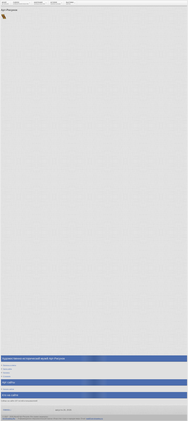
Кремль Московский (14, 257)
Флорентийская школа (15, 249)
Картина (9, 353)
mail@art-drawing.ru (94, 419)
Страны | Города (21, 135)
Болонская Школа (13, 272)
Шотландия (10, 172)
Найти (29, 28)
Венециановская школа (15, 274)
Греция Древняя (12, 152)
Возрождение (11, 289)
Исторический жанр (14, 349)
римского (99, 104)
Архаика (99, 93)
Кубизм (8, 309)
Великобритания (12, 170)
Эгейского (156, 81)
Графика (9, 328)
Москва (8, 148)
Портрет (9, 341)
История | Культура (34, 133)
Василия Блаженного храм (17, 276)
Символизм (10, 303)
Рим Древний (11, 144)
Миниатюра (10, 351)
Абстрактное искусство (15, 313)
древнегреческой (100, 98)
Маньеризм (10, 311)
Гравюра (9, 338)
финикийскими (54, 95)
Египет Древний (12, 150)
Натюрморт (10, 343)
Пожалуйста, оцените (9, 69)
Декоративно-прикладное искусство (21, 336)
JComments (94, 131)
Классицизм (10, 291)
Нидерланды (11, 160)
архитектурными (37, 106)
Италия (8, 154)
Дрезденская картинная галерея (19, 262)
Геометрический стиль (105, 91)
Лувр (7, 259)
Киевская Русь (11, 146)
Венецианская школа (14, 268)
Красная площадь (13, 264)
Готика (8, 305)
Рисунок (9, 326)
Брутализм (10, 315)
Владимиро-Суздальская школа (19, 253)
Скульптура (10, 334)
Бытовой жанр (11, 345)
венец (99, 112)
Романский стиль (13, 297)
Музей (4, 37)
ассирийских (145, 93)
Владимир (9, 168)
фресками (143, 106)
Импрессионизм (12, 299)
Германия (9, 164)
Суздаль (9, 166)
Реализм (9, 287)
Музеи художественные (15, 347)
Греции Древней (49, 83)
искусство (85, 87)
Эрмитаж (9, 260)
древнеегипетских (131, 93)
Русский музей (11, 255)
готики (112, 108)
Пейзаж (8, 332)
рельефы (163, 89)
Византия (9, 158)
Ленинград (10, 156)
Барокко (9, 293)
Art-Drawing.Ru (9, 419)
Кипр (5, 55)
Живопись (9, 330)
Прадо (8, 270)
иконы (33, 112)
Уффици (9, 266)
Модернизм (10, 307)
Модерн (8, 301)
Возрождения (123, 112)
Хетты (154, 87)
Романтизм (10, 295)
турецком (157, 108)
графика (178, 114)
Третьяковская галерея (15, 251)
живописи (107, 112)
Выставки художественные (17, 339)
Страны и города (18, 37)
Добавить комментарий (11, 129)
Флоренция (10, 162)
